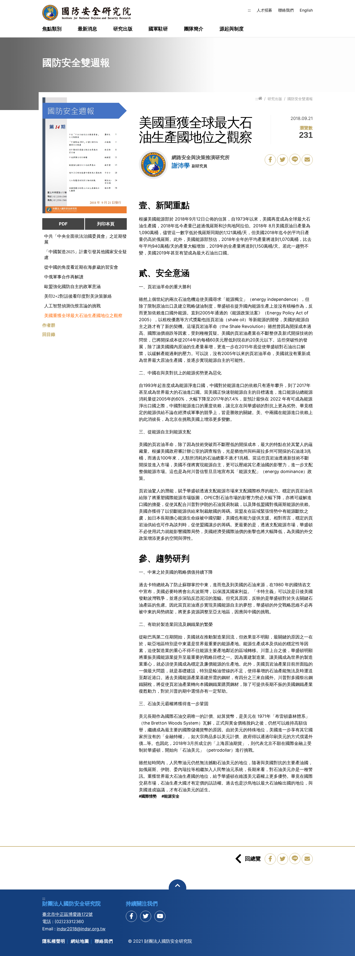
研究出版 (123, 29)
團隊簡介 (193, 29)
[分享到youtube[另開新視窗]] (159, 916)
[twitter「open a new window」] (282, 159)
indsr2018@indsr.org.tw (81, 928)
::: (249, 10)
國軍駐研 (158, 29)
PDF (63, 223)
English (306, 10)
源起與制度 (232, 29)
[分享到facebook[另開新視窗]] (131, 916)
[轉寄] (307, 159)
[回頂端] (177, 888)
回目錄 (48, 334)
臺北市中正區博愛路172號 (67, 914)
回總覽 (253, 858)
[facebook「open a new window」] (270, 159)
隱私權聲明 (53, 941)
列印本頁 (105, 223)
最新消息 (87, 29)
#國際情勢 (148, 796)
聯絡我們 (286, 10)
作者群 (48, 325)
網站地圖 (80, 941)
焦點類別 (52, 29)
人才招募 (264, 10)
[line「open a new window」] (294, 159)
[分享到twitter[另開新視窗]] (145, 916)
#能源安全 (170, 796)
